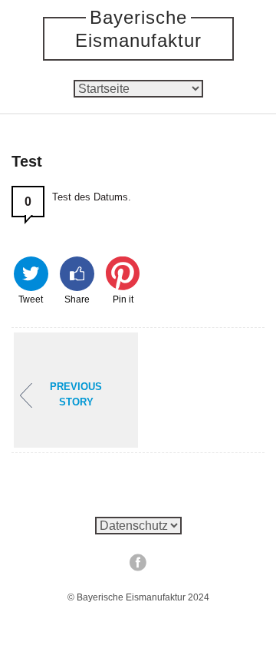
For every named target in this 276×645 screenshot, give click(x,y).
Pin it (123, 298)
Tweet (30, 298)
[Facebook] (138, 562)
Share (77, 298)
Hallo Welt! (76, 394)
